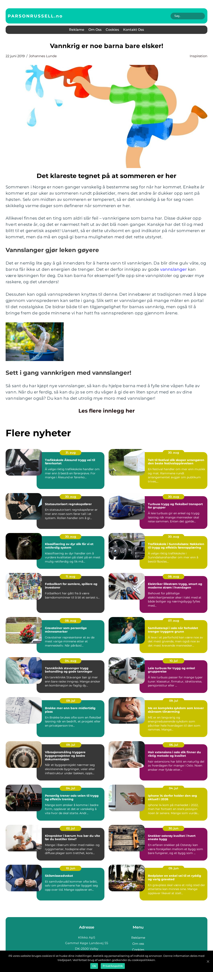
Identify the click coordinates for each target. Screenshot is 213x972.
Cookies (112, 30)
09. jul (70, 700)
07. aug (173, 620)
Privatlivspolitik (113, 965)
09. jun (173, 868)
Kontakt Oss (133, 30)
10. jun (70, 868)
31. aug (71, 452)
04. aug (70, 661)
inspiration (198, 56)
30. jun (173, 828)
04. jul (70, 788)
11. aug (70, 576)
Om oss (95, 30)
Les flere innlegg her (106, 411)
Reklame (76, 30)
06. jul (173, 745)
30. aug (173, 452)
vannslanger (173, 269)
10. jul (174, 661)
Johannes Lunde (43, 56)
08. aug (173, 576)
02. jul (70, 828)
